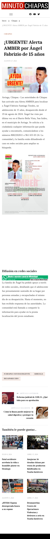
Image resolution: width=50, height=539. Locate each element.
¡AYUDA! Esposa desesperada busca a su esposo (11, 506)
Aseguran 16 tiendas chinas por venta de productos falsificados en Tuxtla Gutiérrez (36, 465)
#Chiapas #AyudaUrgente (17, 374)
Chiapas (8, 34)
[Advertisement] (25, 242)
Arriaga (38, 374)
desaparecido (11, 379)
